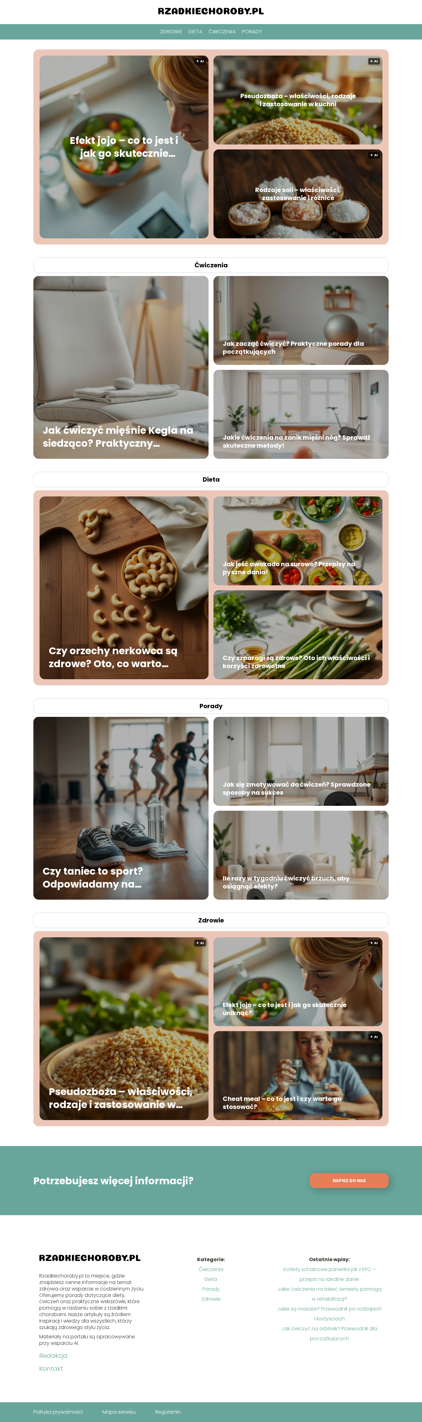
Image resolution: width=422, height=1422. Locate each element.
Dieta (195, 31)
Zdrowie (171, 31)
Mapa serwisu (119, 1412)
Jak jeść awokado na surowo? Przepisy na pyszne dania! (289, 568)
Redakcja (53, 1356)
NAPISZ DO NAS (349, 1181)
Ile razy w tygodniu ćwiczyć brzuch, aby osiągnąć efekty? (286, 882)
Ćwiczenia (222, 31)
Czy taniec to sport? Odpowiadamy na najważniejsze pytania (100, 877)
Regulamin (168, 1412)
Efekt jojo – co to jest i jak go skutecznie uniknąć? (124, 147)
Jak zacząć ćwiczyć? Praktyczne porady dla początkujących (293, 348)
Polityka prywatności (58, 1412)
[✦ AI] (161, 236)
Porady (252, 31)
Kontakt (51, 1369)
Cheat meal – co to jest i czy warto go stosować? (282, 1103)
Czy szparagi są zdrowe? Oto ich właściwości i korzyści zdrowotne (296, 662)
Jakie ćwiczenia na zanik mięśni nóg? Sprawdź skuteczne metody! (296, 441)
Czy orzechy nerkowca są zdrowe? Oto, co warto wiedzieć (113, 657)
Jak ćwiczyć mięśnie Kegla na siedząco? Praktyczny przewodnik (118, 437)
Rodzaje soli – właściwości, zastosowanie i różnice (298, 194)
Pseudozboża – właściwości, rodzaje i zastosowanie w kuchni (298, 100)
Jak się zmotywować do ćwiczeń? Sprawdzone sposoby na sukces (297, 788)
